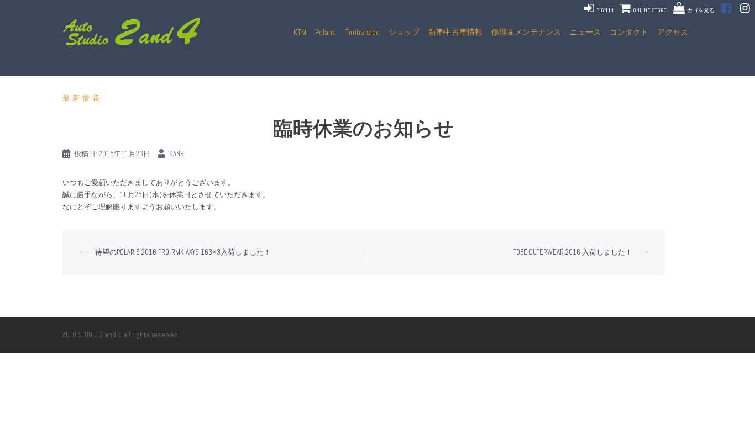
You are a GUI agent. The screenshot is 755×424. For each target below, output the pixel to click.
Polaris (325, 32)
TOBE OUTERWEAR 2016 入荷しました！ (572, 252)
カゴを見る (701, 10)
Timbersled (362, 32)
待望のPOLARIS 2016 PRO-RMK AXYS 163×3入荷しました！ (183, 252)
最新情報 (82, 98)
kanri (177, 153)
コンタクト (629, 32)
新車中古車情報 (455, 32)
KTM (299, 32)
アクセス (672, 32)
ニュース (585, 32)
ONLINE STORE (649, 10)
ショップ (404, 32)
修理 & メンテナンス (526, 32)
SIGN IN (604, 10)
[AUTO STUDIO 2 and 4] (134, 31)
